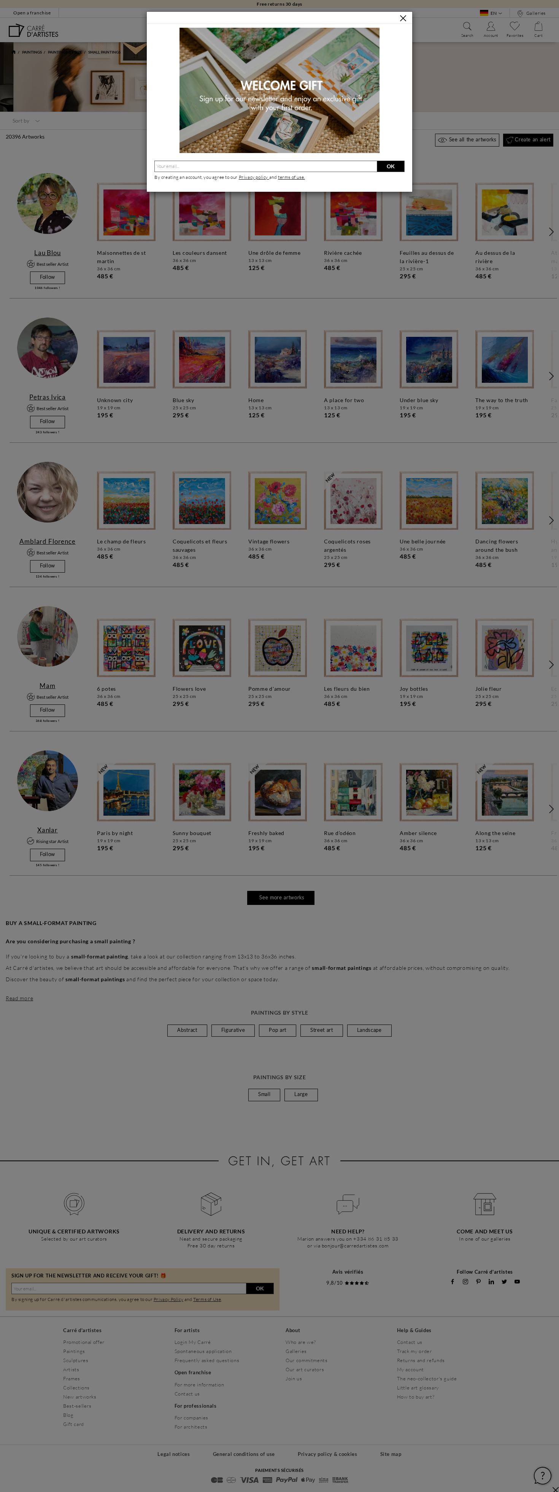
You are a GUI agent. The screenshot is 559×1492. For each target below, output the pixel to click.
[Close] (403, 18)
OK (391, 166)
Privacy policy (254, 177)
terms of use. (291, 177)
